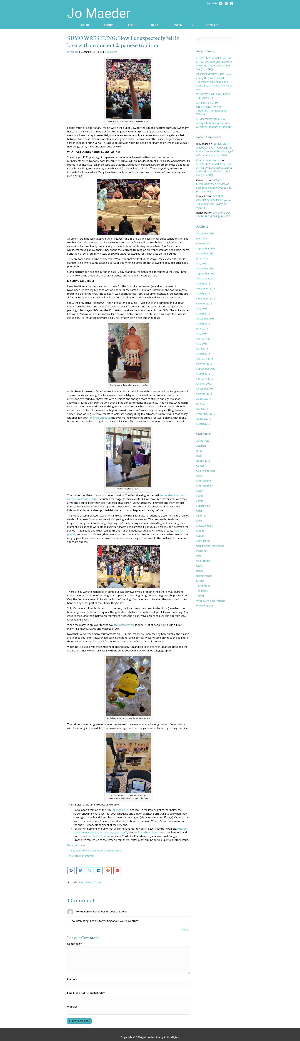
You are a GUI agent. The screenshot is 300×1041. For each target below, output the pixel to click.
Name (72, 979)
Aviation (201, 445)
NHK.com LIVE (121, 810)
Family (200, 500)
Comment (74, 944)
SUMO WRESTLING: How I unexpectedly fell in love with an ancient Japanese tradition (213, 123)
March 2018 (203, 283)
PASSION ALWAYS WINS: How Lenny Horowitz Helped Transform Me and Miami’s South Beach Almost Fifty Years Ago (214, 82)
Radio (199, 570)
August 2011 (203, 398)
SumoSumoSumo (148, 832)
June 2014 (202, 328)
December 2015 (205, 318)
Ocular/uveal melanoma (210, 545)
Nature (200, 535)
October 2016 (204, 303)
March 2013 (203, 353)
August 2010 (203, 418)
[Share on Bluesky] (80, 870)
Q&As (199, 565)
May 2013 (202, 343)
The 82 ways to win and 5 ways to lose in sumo (94, 850)
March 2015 (203, 323)
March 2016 (203, 313)
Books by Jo (203, 460)
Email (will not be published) (86, 993)
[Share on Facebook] (71, 870)
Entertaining (203, 480)
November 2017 (205, 288)
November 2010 (205, 413)
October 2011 (204, 393)
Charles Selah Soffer (208, 160)
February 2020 (204, 278)
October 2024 (204, 243)
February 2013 (204, 358)
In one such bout (100, 417)
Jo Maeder (72, 51)
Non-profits (203, 540)
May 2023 (202, 263)
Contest (200, 465)
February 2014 (204, 338)
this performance (124, 625)
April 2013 (202, 348)
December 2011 (205, 388)
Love (199, 520)
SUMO (89, 882)
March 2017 (203, 293)
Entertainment (204, 485)
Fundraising (203, 505)
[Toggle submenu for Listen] (192, 25)
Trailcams (202, 591)
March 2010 (203, 423)
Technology (203, 586)
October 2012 (204, 363)
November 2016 (205, 298)
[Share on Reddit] (108, 870)
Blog (81, 882)
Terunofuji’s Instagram (80, 856)
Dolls (199, 475)
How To (200, 515)
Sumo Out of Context (97, 836)
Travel (97, 882)
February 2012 (204, 378)
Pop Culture (203, 560)
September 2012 (205, 368)
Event (199, 495)
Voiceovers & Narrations (210, 601)
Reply (185, 929)
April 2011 (202, 408)
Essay (199, 490)
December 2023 (205, 253)
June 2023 (202, 258)
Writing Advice (204, 606)
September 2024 (205, 248)
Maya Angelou (204, 525)
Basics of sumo (76, 845)
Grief (199, 510)
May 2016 (202, 308)
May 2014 (202, 333)
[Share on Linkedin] (98, 870)
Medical (200, 530)
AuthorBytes (171, 1037)
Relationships (204, 575)
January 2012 (204, 383)
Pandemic (202, 550)
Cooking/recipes (205, 470)
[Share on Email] (117, 870)
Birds (199, 450)
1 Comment (111, 51)
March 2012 (203, 373)
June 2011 (202, 403)
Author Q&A (203, 440)
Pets (198, 555)
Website (72, 1006)
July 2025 (201, 238)
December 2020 (205, 268)
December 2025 (205, 233)
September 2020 (205, 273)
